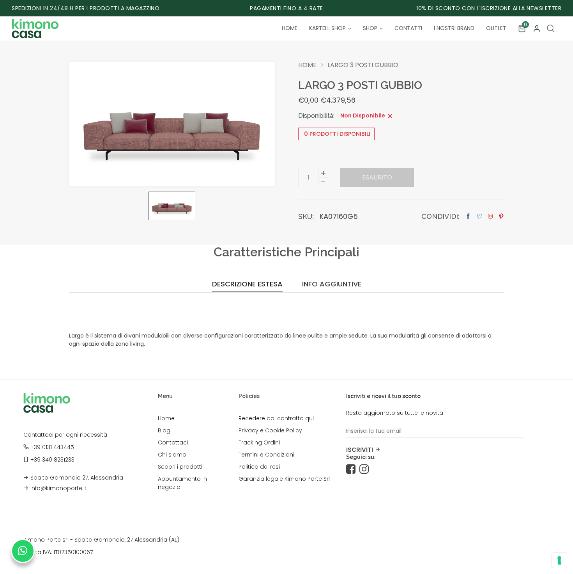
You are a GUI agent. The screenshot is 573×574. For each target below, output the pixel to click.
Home (307, 65)
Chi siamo (172, 454)
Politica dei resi (259, 467)
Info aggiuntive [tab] (331, 285)
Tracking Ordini (259, 442)
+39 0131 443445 (52, 447)
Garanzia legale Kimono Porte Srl (284, 479)
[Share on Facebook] (468, 216)
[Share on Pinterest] (501, 216)
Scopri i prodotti (180, 467)
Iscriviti (359, 450)
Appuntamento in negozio (182, 483)
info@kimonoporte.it (58, 488)
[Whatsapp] (23, 551)
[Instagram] (366, 469)
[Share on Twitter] (479, 216)
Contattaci (173, 442)
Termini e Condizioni (266, 454)
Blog (164, 430)
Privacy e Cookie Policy (270, 430)
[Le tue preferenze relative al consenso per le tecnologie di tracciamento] (559, 560)
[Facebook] (352, 469)
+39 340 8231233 (52, 460)
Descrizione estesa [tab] (247, 285)
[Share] (490, 216)
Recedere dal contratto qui (276, 418)
